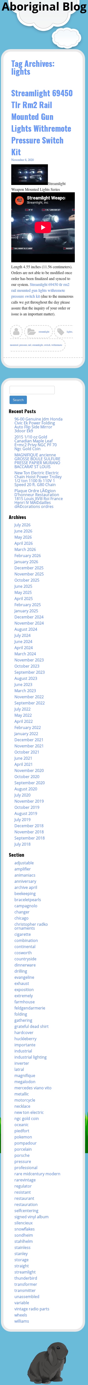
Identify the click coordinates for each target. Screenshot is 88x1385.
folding (20, 1014)
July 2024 (22, 635)
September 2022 (29, 703)
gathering (23, 1020)
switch (47, 345)
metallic (21, 1094)
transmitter (25, 1290)
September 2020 (29, 782)
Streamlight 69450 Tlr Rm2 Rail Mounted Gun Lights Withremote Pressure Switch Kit (42, 122)
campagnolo (25, 906)
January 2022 (26, 733)
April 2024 (23, 647)
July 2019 (22, 819)
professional (25, 1167)
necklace (22, 1106)
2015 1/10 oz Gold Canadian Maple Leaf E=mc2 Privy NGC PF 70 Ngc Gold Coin (35, 442)
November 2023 (29, 660)
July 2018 (22, 844)
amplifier (22, 869)
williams (21, 1321)
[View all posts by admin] (16, 333)
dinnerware (25, 965)
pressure (23, 345)
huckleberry (25, 1038)
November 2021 (29, 746)
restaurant (24, 1198)
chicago (21, 918)
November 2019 (29, 801)
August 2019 (25, 813)
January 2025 (26, 611)
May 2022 (23, 715)
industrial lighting (30, 1057)
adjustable (24, 863)
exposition (24, 989)
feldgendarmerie (29, 1008)
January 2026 (26, 561)
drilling (20, 971)
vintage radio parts (31, 1309)
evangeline (24, 977)
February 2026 (27, 555)
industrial (23, 1051)
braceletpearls (27, 899)
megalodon (24, 1081)
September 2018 (29, 838)
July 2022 (22, 709)
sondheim (23, 1235)
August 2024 (25, 629)
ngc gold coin (26, 1118)
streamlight (44, 331)
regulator (23, 1186)
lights (69, 331)
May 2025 (23, 592)
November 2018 (29, 832)
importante (24, 1045)
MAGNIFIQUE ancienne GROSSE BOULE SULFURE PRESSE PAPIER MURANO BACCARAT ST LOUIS (37, 460)
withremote (56, 345)
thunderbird (25, 1278)
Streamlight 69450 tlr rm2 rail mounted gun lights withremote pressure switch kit (40, 290)
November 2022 (29, 696)
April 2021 (23, 764)
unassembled (26, 1296)
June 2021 (23, 758)
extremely (23, 995)
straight (21, 1266)
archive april (25, 887)
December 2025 (29, 568)
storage (21, 1259)
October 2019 (26, 807)
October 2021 (26, 752)
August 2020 (25, 789)
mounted (14, 345)
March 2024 (25, 654)
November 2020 (29, 770)
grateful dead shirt (31, 1026)
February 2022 (27, 727)
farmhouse (24, 1002)
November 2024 (29, 623)
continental (24, 946)
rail (29, 345)
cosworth (23, 952)
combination (26, 940)
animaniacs (24, 875)
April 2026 (23, 543)
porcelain (23, 1149)
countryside (25, 959)
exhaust (21, 983)
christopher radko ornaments (31, 926)
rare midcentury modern (37, 1173)
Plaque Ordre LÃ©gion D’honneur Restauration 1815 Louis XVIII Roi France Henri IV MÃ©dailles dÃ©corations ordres (38, 498)
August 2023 (25, 678)
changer (22, 912)
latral (19, 1069)
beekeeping (25, 893)
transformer (25, 1284)
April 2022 (23, 721)
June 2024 (23, 641)
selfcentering (26, 1210)
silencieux (23, 1223)
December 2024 (29, 617)
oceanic (21, 1124)
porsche (22, 1155)
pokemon (23, 1137)
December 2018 (29, 825)
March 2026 (25, 549)
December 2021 (29, 739)
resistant (22, 1192)
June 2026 (23, 531)
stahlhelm (23, 1241)
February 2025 (27, 604)
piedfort (21, 1130)
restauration (26, 1204)
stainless (22, 1247)
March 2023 (25, 690)
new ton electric (29, 1112)
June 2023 (23, 684)
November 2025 (29, 574)
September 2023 (29, 672)
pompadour (25, 1143)
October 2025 (26, 580)
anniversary (25, 881)
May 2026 (23, 537)
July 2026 (22, 525)
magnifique (24, 1075)
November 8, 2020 (22, 159)
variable (21, 1302)
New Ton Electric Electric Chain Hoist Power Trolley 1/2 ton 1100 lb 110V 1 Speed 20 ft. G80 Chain (38, 478)
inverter (21, 1063)
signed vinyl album (31, 1216)
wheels (20, 1315)
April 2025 (23, 598)
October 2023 (26, 666)
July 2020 (22, 795)
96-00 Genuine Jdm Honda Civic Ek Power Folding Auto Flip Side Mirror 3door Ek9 (38, 425)
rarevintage (25, 1180)
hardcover (23, 1032)
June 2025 (23, 586)
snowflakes (24, 1229)
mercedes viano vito (33, 1088)
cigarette (22, 934)
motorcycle (24, 1100)
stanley (21, 1253)
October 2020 (26, 776)
